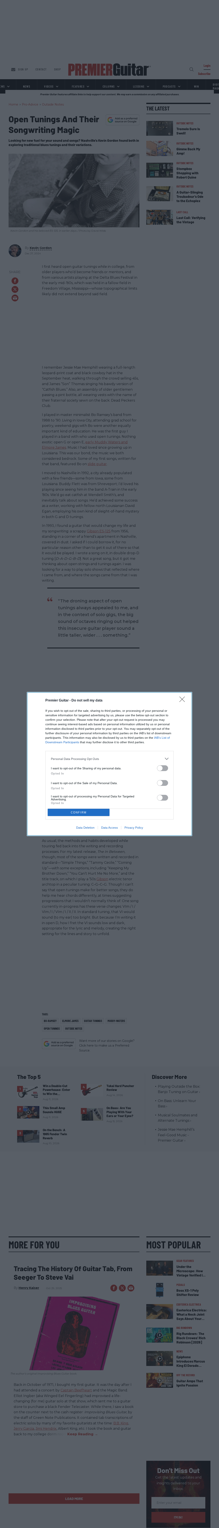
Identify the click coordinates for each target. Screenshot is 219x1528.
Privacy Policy (133, 827)
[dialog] (109, 764)
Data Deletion (85, 827)
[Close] (183, 701)
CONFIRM (79, 812)
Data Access (109, 827)
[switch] (162, 768)
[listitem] (109, 759)
